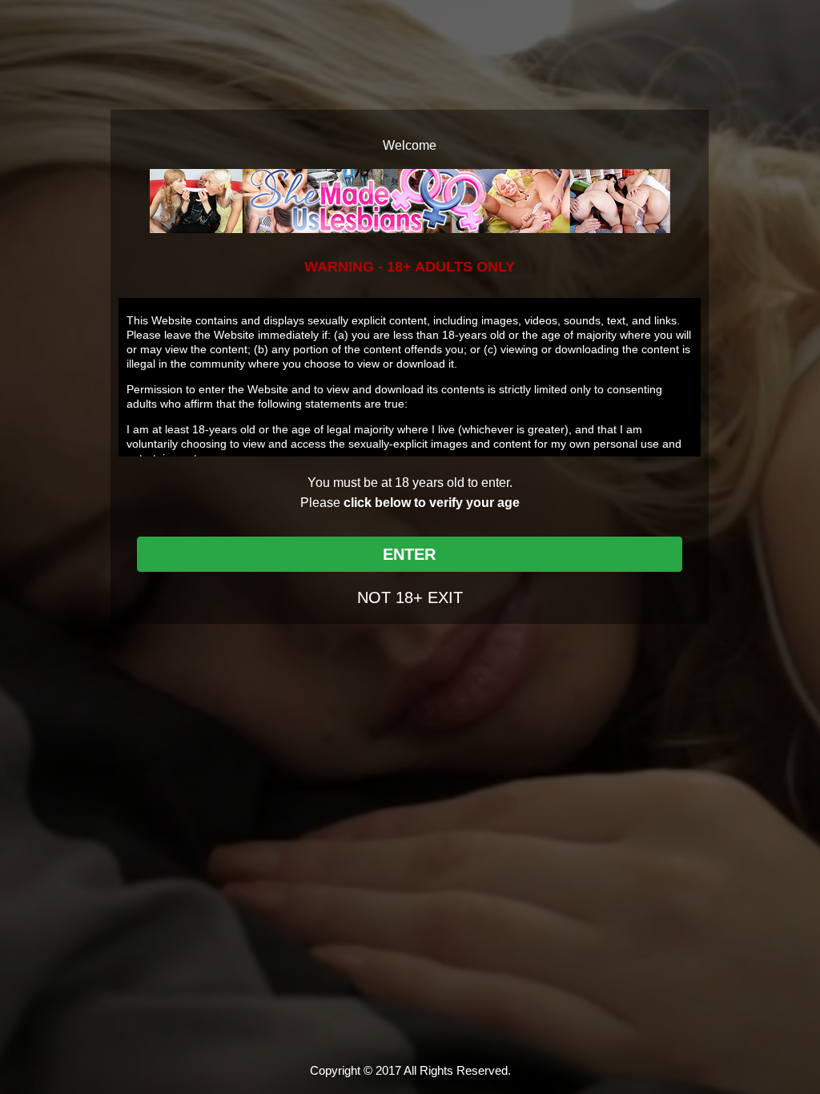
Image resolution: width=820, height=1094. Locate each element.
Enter (409, 554)
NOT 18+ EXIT (410, 597)
